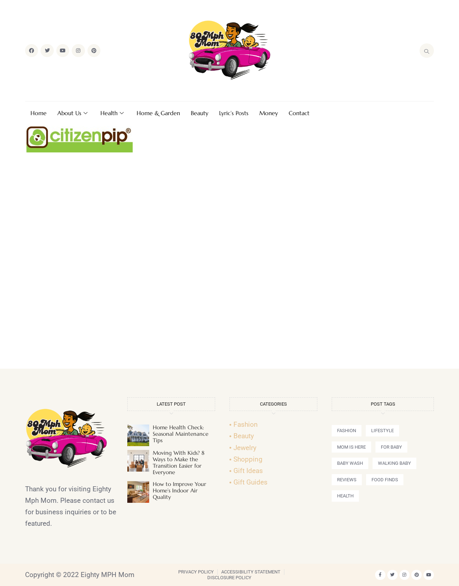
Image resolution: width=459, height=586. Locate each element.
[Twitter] (47, 50)
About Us (69, 113)
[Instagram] (78, 50)
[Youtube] (62, 50)
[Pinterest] (93, 50)
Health (109, 113)
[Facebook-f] (380, 575)
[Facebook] (31, 50)
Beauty (199, 113)
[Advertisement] (229, 263)
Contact (299, 113)
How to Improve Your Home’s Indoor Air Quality (179, 490)
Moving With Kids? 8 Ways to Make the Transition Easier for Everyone (178, 462)
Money (268, 113)
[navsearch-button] (427, 50)
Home (38, 113)
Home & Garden (158, 113)
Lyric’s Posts (234, 113)
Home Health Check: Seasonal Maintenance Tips (180, 434)
